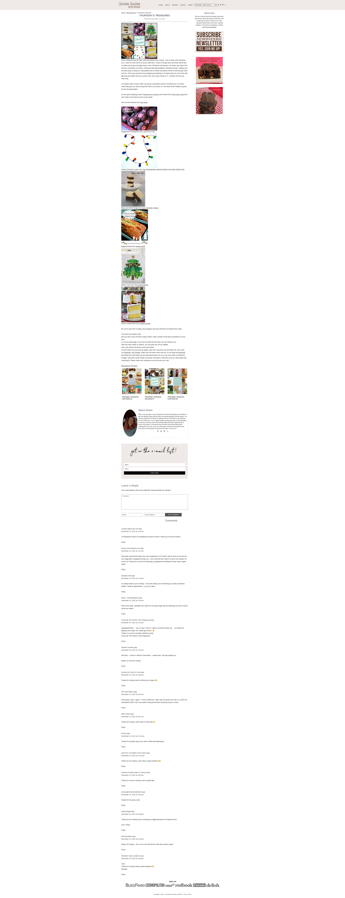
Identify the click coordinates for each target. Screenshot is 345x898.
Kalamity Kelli (126, 576)
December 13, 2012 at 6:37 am (132, 717)
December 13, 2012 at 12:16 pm (132, 736)
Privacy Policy (187, 894)
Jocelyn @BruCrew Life (129, 529)
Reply (123, 542)
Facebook (127, 352)
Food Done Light (178, 94)
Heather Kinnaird (127, 647)
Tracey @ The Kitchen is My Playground (135, 620)
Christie (137, 352)
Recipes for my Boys (151, 94)
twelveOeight (140, 246)
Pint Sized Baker (127, 692)
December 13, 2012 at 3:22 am (132, 694)
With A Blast (125, 714)
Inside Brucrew (145, 323)
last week (144, 102)
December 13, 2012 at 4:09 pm (132, 814)
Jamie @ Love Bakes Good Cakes (133, 753)
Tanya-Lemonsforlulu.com (130, 548)
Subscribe (198, 5)
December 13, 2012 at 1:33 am (132, 578)
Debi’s (140, 329)
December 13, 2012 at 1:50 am (132, 623)
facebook (182, 352)
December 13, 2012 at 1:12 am (132, 551)
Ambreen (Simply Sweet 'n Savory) (133, 772)
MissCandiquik (126, 836)
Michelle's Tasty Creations (130, 856)
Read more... (173, 428)
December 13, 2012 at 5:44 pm (132, 839)
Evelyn (123, 733)
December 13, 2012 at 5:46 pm (132, 858)
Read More (212, 27)
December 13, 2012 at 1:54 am (132, 650)
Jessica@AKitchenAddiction (131, 792)
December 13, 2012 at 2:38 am (132, 675)
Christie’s (149, 329)
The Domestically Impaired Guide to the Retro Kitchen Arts (163, 169)
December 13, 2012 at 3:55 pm (132, 775)
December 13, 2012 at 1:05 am (132, 531)
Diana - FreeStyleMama (129, 598)
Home (123, 13)
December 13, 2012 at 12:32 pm (132, 756)
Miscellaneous (131, 13)
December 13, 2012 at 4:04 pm (132, 795)
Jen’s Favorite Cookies (150, 208)
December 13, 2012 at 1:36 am (132, 600)
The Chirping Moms (141, 285)
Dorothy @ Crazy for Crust (130, 672)
